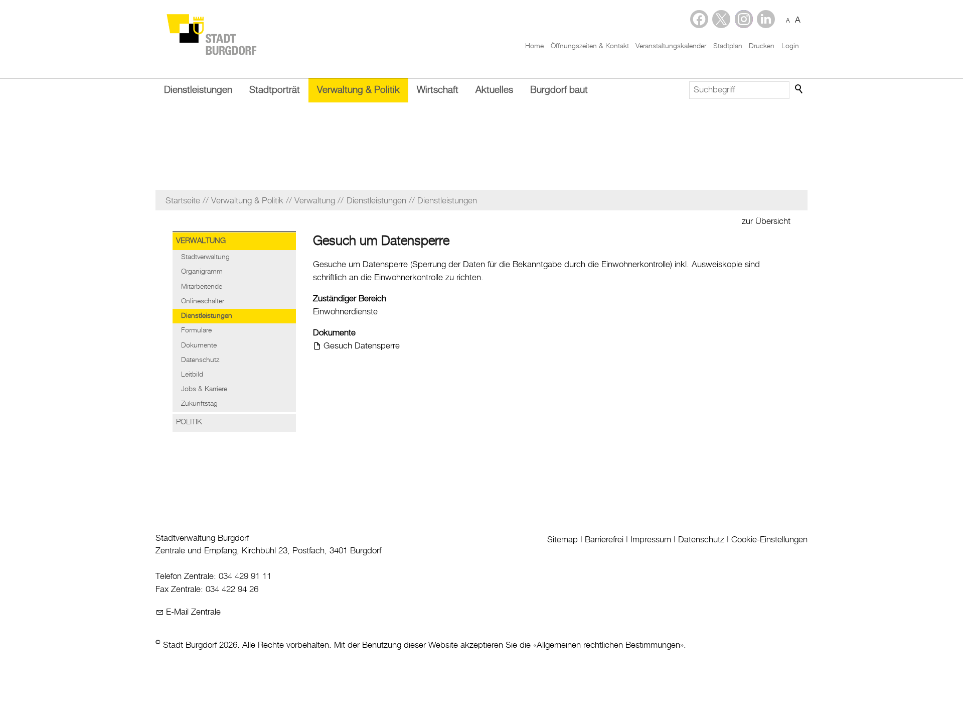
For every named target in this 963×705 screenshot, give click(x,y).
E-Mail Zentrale (193, 612)
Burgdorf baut (559, 90)
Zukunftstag (199, 403)
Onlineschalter (202, 301)
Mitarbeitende (201, 286)
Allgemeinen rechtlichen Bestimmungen (608, 645)
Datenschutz (200, 360)
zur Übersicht (766, 221)
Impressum (650, 539)
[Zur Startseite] (211, 34)
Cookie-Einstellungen (769, 539)
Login (790, 46)
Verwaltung (201, 241)
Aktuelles (494, 90)
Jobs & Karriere (204, 389)
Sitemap (562, 539)
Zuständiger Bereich (349, 298)
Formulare (196, 330)
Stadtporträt (274, 90)
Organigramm (202, 271)
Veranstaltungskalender (670, 46)
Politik (189, 422)
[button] (766, 19)
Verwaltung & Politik (358, 90)
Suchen (799, 89)
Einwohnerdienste (345, 311)
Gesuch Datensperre (362, 345)
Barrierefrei (604, 539)
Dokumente (199, 345)
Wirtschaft (437, 90)
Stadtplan (727, 46)
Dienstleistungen (198, 90)
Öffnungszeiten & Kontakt (590, 46)
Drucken (761, 46)
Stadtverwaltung (205, 257)
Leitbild (192, 374)
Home (534, 46)
